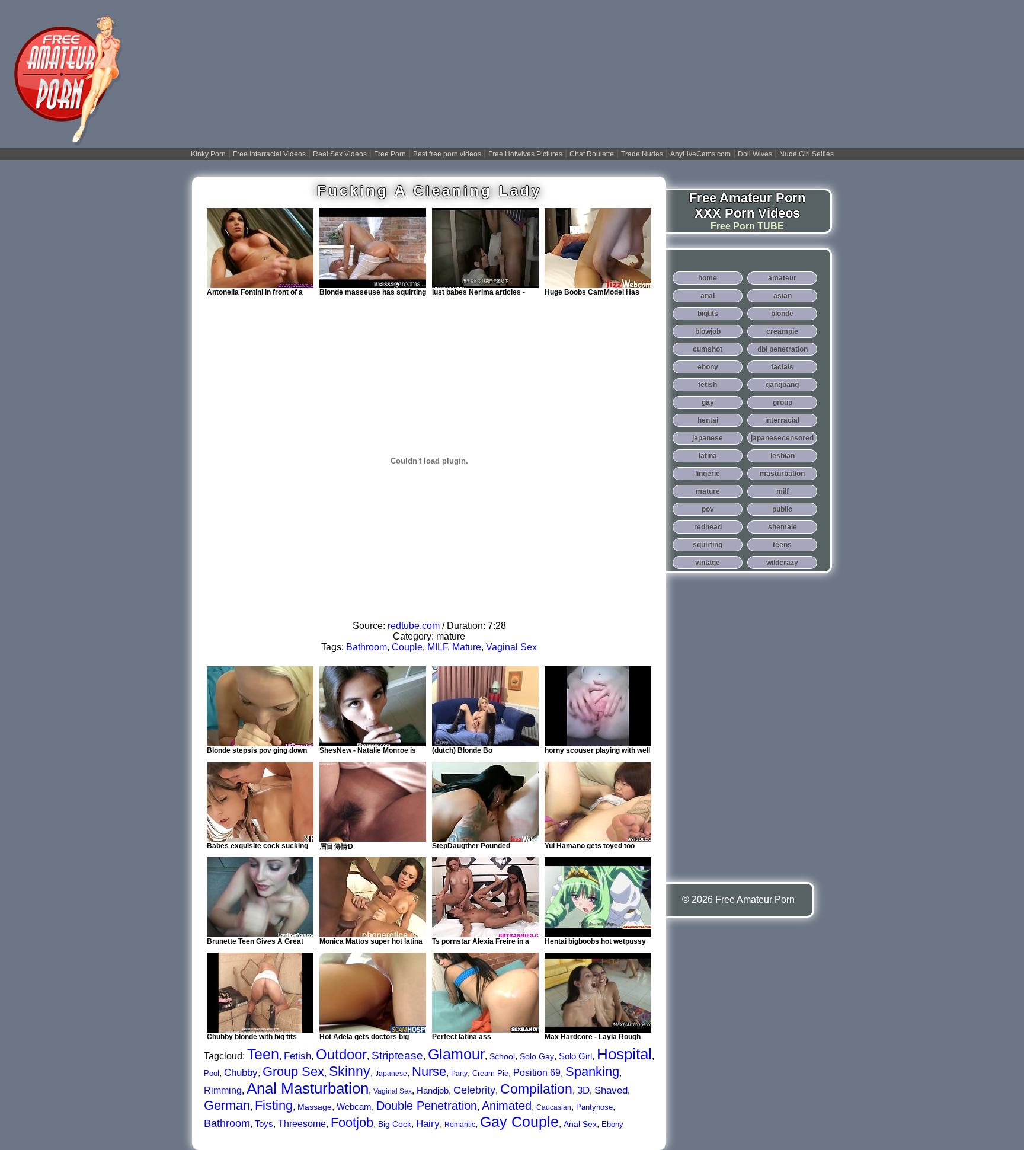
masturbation (782, 473)
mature (708, 491)
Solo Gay (537, 1056)
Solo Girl (575, 1056)
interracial (782, 420)
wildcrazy (782, 562)
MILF (437, 647)
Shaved (611, 1090)
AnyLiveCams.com (700, 154)
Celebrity (474, 1090)
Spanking (592, 1071)
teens (782, 545)
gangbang (782, 385)
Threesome (302, 1124)
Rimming (223, 1090)
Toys (264, 1124)
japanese (707, 438)
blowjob (708, 331)
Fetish (297, 1056)
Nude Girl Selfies (806, 154)
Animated (507, 1105)
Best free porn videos (447, 154)
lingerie (707, 473)
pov (708, 509)
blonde (782, 313)
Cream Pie (490, 1073)
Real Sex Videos (340, 154)
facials (782, 367)
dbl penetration (782, 349)
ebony (707, 367)
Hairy (428, 1123)
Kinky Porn (208, 154)
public (782, 509)
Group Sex (293, 1071)
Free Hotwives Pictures (525, 154)
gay (708, 402)
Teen (263, 1054)
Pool (211, 1073)
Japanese (391, 1073)
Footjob (352, 1122)
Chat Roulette (591, 154)
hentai (707, 420)
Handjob (433, 1090)
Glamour (456, 1054)
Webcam (354, 1106)
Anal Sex (580, 1124)
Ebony (612, 1124)
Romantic (459, 1124)
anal (707, 296)
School (502, 1056)
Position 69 (537, 1073)
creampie (782, 331)
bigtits (707, 313)
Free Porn (390, 154)
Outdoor (341, 1054)
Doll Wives (755, 154)
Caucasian (553, 1107)
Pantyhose (594, 1107)
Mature (466, 647)
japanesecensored (782, 438)
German (227, 1105)
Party (459, 1073)
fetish (707, 385)
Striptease (397, 1055)
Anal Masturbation (308, 1088)
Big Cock (394, 1124)
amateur (782, 278)
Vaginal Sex (511, 647)
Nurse (429, 1071)
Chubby (241, 1072)
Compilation (536, 1089)
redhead (708, 527)
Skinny (349, 1071)
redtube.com (414, 626)
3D (583, 1090)
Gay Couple (519, 1121)
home (707, 278)
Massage (314, 1106)
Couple (407, 647)
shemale (782, 527)
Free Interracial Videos (269, 154)
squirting (707, 545)
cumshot (707, 349)
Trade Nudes (642, 154)
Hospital (624, 1054)
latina (708, 456)
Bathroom (366, 647)
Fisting (274, 1105)
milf (782, 491)
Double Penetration (426, 1105)
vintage (707, 562)
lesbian (782, 456)
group (782, 402)
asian (782, 296)
